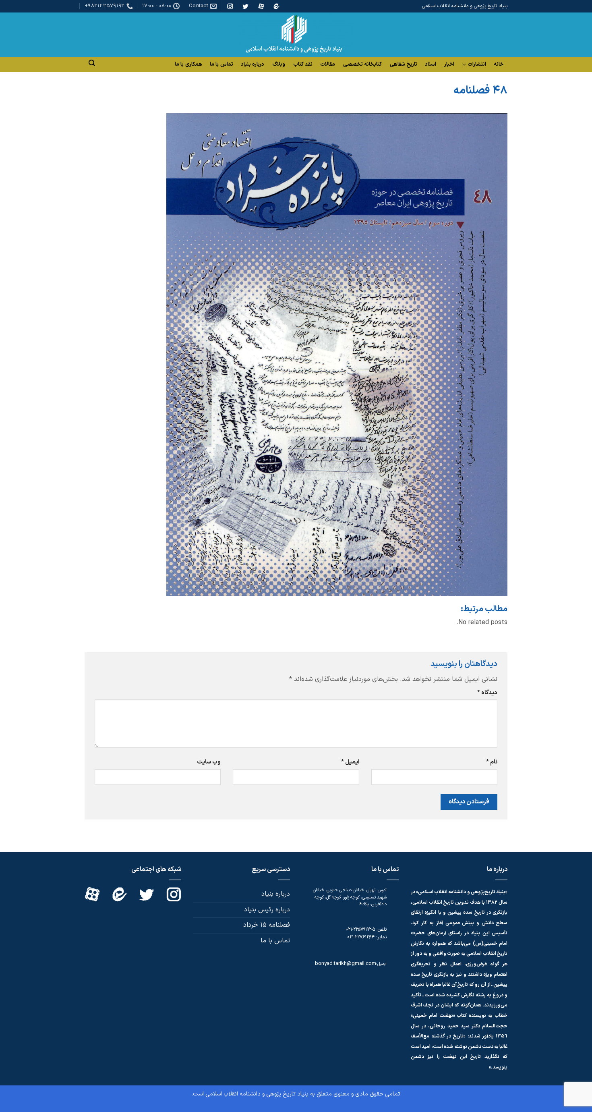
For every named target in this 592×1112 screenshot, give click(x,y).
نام (491, 762)
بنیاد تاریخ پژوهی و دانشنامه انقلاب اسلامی (256, 1094)
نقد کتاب (303, 64)
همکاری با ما (188, 64)
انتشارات (477, 64)
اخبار (449, 64)
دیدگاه (487, 693)
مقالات (327, 64)
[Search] (92, 63)
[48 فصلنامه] (336, 354)
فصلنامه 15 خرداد (266, 925)
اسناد (430, 64)
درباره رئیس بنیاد (267, 910)
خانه (498, 64)
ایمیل (350, 762)
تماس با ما (221, 64)
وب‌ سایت (209, 762)
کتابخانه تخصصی (362, 64)
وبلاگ (278, 64)
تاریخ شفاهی (403, 64)
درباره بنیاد (252, 64)
